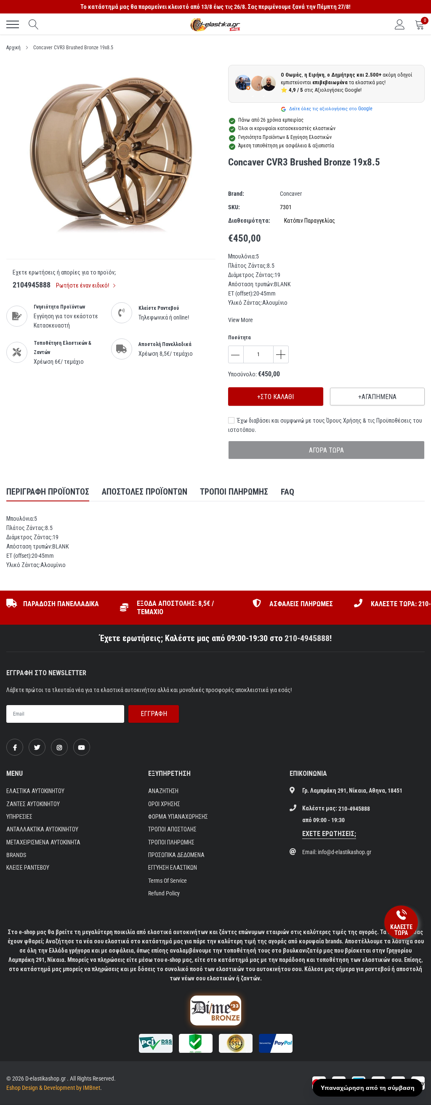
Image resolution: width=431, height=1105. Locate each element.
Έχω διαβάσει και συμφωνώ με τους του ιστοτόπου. (325, 425)
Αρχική (13, 48)
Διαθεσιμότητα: (249, 220)
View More (240, 320)
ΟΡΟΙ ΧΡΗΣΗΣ (164, 804)
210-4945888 (307, 638)
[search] (34, 24)
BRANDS (16, 855)
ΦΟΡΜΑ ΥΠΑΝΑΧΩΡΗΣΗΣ (178, 816)
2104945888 (32, 284)
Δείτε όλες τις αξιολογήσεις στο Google (330, 109)
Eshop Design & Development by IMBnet (53, 1087)
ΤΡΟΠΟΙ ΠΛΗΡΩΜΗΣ (171, 842)
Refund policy (164, 893)
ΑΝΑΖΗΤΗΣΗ (163, 791)
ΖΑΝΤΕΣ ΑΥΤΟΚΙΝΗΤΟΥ (33, 804)
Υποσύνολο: (242, 374)
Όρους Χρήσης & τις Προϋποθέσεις (369, 420)
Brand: (236, 193)
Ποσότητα (239, 338)
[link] (14, 747)
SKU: (234, 207)
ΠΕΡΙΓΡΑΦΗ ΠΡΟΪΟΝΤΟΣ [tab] (47, 492)
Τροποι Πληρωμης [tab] (234, 492)
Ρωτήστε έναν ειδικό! (83, 285)
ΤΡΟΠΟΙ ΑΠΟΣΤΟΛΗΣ (172, 829)
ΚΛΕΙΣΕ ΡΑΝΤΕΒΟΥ (27, 867)
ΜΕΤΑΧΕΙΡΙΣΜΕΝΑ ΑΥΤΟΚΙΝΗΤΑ (43, 842)
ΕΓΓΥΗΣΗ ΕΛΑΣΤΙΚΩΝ (172, 867)
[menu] (12, 24)
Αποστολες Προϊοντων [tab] (144, 492)
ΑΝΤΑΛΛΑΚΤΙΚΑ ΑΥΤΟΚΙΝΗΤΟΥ (42, 829)
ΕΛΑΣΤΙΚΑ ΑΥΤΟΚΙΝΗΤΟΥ (35, 791)
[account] (400, 24)
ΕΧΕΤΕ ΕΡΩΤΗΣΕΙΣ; (329, 834)
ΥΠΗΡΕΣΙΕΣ (19, 816)
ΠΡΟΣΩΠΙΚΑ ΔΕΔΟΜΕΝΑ (176, 855)
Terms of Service (167, 880)
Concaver (291, 193)
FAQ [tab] (287, 492)
